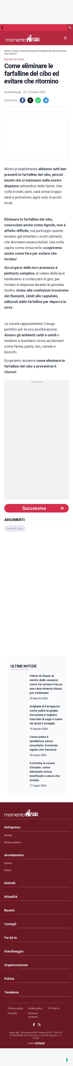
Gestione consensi (33, 1015)
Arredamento (14, 855)
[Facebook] (2, 27)
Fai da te (10, 937)
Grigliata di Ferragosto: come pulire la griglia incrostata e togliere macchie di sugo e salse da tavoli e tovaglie (46, 715)
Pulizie (15, 51)
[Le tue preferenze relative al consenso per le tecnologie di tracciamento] (66, 1059)
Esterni (8, 863)
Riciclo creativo (12, 842)
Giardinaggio (14, 951)
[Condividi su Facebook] (22, 100)
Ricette (8, 835)
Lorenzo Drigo (12, 92)
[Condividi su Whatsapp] (38, 100)
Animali (9, 883)
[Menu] (65, 38)
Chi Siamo (53, 1008)
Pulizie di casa (14, 59)
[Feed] (39, 1024)
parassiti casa (15, 528)
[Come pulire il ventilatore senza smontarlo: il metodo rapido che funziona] (19, 746)
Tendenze (11, 992)
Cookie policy (35, 1008)
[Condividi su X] (30, 100)
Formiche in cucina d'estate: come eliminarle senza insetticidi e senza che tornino (45, 771)
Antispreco (12, 827)
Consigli (10, 924)
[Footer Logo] (36, 813)
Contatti (12, 1013)
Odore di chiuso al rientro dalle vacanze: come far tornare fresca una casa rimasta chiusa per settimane (46, 684)
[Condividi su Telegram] (46, 100)
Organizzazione (16, 965)
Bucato (9, 910)
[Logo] (22, 38)
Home (7, 51)
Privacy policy (15, 1008)
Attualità (10, 896)
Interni (7, 870)
